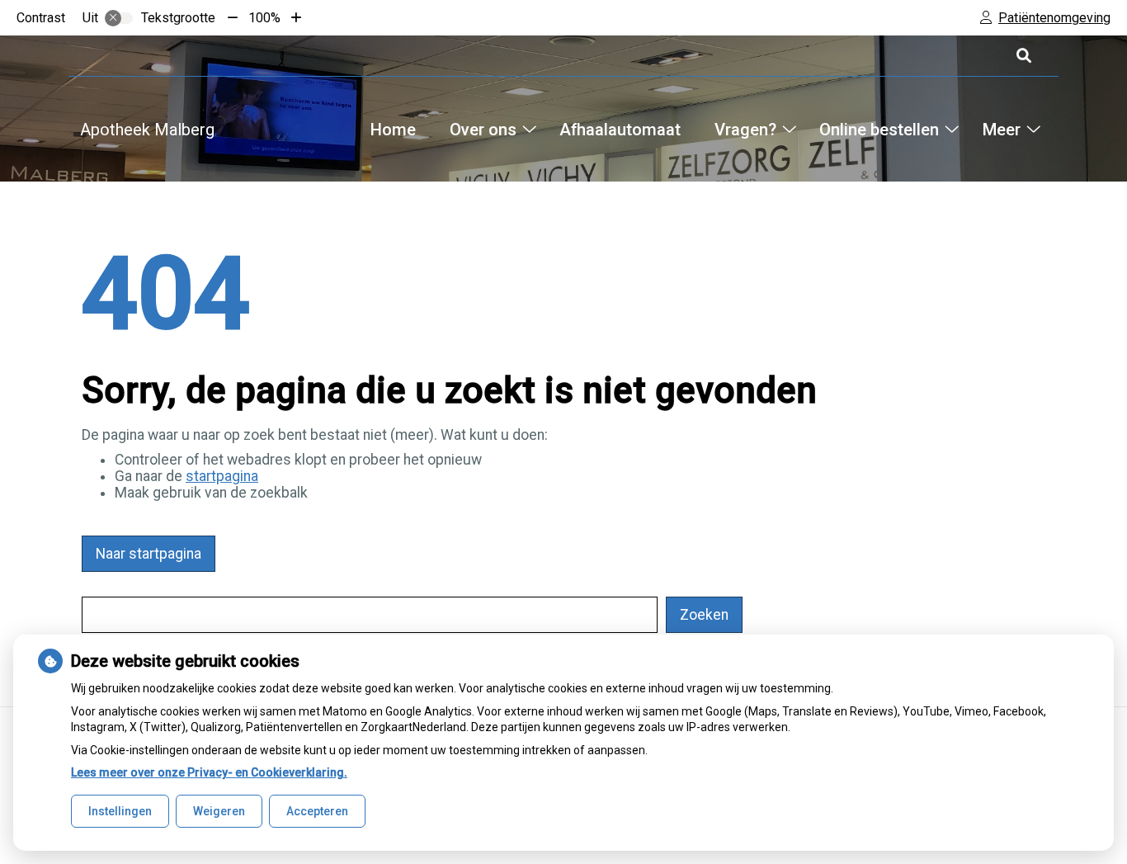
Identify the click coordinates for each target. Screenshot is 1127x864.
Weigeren (219, 811)
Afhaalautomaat (620, 129)
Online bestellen (879, 129)
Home (393, 129)
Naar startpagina (148, 553)
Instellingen (120, 811)
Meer (1001, 129)
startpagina (222, 476)
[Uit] (119, 18)
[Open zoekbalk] (1022, 55)
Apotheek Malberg (147, 129)
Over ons (483, 129)
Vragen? (745, 129)
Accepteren (317, 811)
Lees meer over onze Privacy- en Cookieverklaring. (209, 772)
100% (264, 18)
